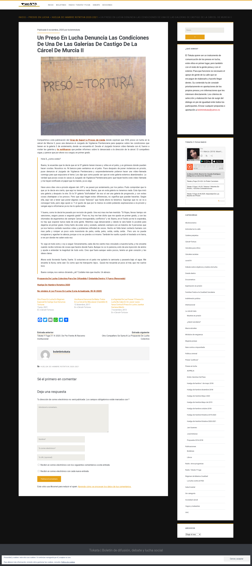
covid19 (188, 261)
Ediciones (107, 5)
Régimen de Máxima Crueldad (196, 476)
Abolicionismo (190, 223)
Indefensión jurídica (192, 298)
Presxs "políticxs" (191, 360)
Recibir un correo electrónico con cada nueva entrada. (64, 471)
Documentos (190, 280)
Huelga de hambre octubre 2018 (199, 409)
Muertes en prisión (194, 316)
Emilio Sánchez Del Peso (196, 377)
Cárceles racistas (191, 254)
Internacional (190, 305)
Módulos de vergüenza (194, 335)
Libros (189, 457)
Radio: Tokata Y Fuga (79, 5)
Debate (96, 5)
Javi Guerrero (192, 428)
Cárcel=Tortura (190, 242)
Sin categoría (190, 493)
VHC (187, 512)
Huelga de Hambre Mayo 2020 (198, 396)
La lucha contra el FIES (195, 481)
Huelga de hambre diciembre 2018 (200, 390)
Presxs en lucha (38, 17)
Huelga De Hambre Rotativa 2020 (53, 285)
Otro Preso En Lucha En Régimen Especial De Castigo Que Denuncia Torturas (51, 302)
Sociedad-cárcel (191, 500)
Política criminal (191, 354)
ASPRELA (190, 371)
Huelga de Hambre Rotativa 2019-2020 (201, 415)
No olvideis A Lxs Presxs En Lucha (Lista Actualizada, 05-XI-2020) (69, 291)
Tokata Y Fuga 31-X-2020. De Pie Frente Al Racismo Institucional (61, 337)
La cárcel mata (190, 311)
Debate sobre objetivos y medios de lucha (201, 267)
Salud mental (190, 487)
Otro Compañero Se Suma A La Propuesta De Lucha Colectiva (125, 337)
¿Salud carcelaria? (194, 322)
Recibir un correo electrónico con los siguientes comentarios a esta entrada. (75, 465)
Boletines (61, 5)
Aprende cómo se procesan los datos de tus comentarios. (104, 486)
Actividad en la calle (192, 229)
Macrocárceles (191, 328)
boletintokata (74, 30)
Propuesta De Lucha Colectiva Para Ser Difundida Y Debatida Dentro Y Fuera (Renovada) (81, 278)
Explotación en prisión (193, 286)
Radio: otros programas (194, 464)
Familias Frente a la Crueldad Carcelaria (200, 292)
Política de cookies (68, 562)
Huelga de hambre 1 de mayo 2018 (200, 383)
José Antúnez (192, 434)
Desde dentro (190, 273)
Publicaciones (190, 446)
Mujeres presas (191, 341)
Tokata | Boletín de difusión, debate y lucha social (126, 550)
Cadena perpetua (191, 235)
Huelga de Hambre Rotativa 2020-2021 (75, 17)
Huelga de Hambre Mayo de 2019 (199, 402)
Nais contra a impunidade (195, 347)
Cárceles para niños (192, 248)
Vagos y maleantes (192, 506)
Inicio (51, 5)
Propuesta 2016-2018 (195, 440)
